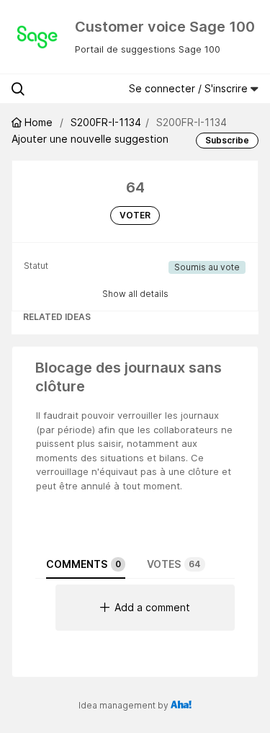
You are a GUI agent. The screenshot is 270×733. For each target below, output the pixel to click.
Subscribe (227, 140)
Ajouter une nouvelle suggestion (90, 139)
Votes (174, 564)
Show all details (135, 293)
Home (38, 122)
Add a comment (152, 607)
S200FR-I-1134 (106, 122)
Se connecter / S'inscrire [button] (190, 88)
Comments (83, 564)
